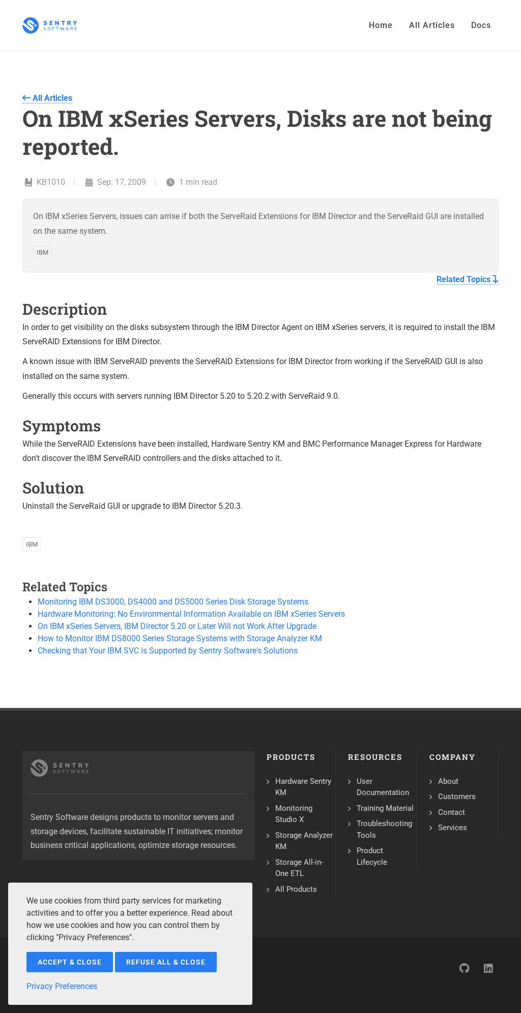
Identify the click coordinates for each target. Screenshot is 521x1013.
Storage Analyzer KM (304, 841)
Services (452, 827)
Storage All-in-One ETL (299, 868)
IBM (42, 252)
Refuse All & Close (166, 962)
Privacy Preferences (61, 986)
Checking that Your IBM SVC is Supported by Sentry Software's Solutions (168, 650)
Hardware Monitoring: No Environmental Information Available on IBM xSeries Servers (191, 614)
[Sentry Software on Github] (464, 968)
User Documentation (383, 787)
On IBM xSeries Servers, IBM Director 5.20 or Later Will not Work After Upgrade (177, 626)
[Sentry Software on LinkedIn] (488, 968)
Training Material (385, 808)
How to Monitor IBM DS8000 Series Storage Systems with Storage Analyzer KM (180, 638)
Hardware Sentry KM (303, 787)
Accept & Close (70, 962)
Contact (451, 812)
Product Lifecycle (372, 856)
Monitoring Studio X (293, 814)
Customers (457, 796)
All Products (296, 889)
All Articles (51, 98)
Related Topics (465, 279)
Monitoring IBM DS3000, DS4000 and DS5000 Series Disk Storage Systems (173, 602)
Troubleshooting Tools (384, 829)
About (448, 781)
